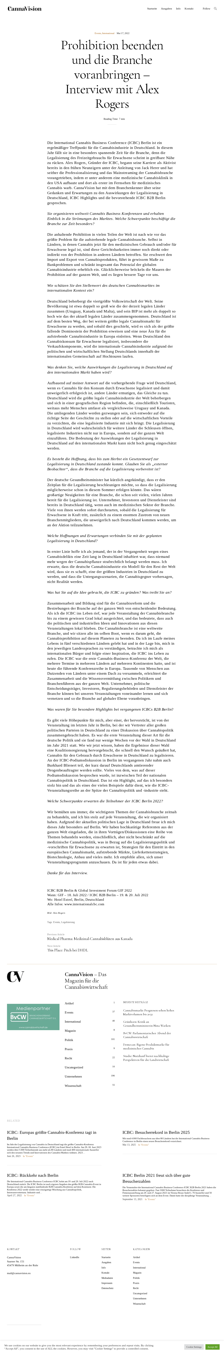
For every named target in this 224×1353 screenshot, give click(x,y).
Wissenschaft (73, 1085)
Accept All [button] (213, 1347)
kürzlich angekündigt (127, 480)
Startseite (152, 8)
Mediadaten (107, 1278)
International (108, 33)
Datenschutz (107, 1288)
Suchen (51, 1320)
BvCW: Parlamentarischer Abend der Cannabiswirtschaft (147, 1035)
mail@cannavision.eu (19, 1273)
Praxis (69, 1049)
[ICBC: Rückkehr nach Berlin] (54, 1188)
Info (178, 8)
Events (98, 33)
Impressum (107, 1283)
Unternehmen (73, 1076)
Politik (69, 1040)
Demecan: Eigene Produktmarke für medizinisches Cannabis (146, 1046)
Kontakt (189, 8)
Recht (68, 1058)
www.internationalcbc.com (84, 904)
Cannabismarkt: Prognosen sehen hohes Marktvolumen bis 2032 (148, 1012)
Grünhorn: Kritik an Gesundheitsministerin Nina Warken (147, 1024)
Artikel (69, 1003)
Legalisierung (68, 922)
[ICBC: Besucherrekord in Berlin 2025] (169, 1141)
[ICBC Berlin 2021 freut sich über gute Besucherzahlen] (169, 1190)
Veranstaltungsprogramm (67, 862)
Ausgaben (166, 8)
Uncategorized (74, 1067)
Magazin (70, 1030)
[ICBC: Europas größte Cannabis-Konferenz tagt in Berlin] (54, 1147)
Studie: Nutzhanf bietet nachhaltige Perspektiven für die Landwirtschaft (146, 1058)
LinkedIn (74, 1257)
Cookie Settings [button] (194, 1347)
